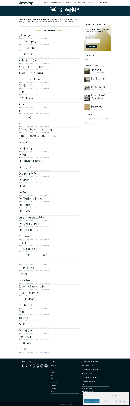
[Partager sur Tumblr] (90, 123)
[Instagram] (42, 366)
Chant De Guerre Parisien (31, 67)
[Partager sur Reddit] (86, 123)
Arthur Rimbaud (30, 38)
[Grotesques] (87, 71)
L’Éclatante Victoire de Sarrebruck (35, 129)
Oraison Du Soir (26, 268)
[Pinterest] (30, 366)
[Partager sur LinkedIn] (98, 118)
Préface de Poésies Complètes (33, 286)
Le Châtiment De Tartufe (30, 161)
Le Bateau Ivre (26, 148)
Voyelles (23, 349)
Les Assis (23, 192)
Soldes (22, 324)
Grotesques (96, 70)
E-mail (88, 38)
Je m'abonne (91, 46)
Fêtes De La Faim (27, 98)
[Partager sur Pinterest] (94, 118)
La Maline (23, 142)
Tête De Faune (25, 337)
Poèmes (37, 38)
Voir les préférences (120, 401)
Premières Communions (30, 293)
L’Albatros (84, 385)
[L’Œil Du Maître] (87, 79)
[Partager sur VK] (107, 118)
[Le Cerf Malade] (87, 88)
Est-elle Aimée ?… (27, 85)
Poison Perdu (25, 280)
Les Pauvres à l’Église (29, 224)
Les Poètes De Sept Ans (30, 230)
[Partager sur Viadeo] (94, 123)
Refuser (106, 401)
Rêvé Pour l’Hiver (27, 305)
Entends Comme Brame (29, 79)
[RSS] (46, 366)
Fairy (21, 92)
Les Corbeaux (25, 205)
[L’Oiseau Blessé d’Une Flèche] (87, 98)
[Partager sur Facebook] (90, 118)
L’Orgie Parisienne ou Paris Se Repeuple (37, 136)
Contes (53, 372)
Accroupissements (27, 42)
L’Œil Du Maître (98, 78)
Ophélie (22, 261)
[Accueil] (58, 14)
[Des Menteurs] (87, 107)
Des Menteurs (97, 106)
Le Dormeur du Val (28, 173)
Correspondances (87, 388)
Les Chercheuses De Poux (30, 198)
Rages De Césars (26, 299)
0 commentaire (101, 72)
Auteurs (53, 365)
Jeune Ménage (25, 117)
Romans (53, 388)
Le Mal (22, 186)
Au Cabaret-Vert (27, 48)
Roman (22, 311)
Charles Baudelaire (87, 365)
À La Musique (25, 35)
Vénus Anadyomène (28, 343)
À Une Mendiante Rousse (89, 381)
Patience (23, 274)
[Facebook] (22, 366)
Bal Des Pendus (26, 54)
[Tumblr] (34, 366)
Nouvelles (54, 382)
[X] (26, 366)
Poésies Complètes (66, 14)
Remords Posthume (87, 391)
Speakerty (26, 3)
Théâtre (53, 392)
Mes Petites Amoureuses (30, 249)
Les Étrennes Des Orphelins (32, 217)
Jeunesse (23, 123)
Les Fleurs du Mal (87, 373)
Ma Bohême (24, 236)
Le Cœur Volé (25, 167)
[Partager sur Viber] (103, 118)
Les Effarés (24, 211)
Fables (53, 379)
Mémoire (23, 242)
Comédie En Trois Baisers (31, 73)
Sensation (23, 318)
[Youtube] (38, 366)
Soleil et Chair (26, 330)
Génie (21, 104)
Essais (53, 375)
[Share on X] (86, 118)
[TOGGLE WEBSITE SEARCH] (110, 3)
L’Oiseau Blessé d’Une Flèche (98, 97)
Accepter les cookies (92, 401)
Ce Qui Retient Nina (28, 60)
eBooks (53, 369)
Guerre (22, 111)
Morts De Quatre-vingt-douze (33, 255)
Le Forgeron (25, 180)
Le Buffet (23, 155)
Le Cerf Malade (98, 87)
